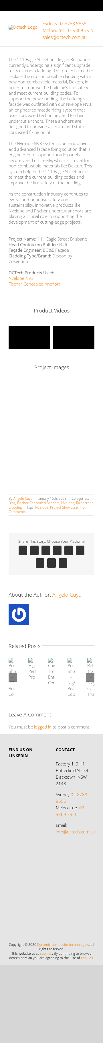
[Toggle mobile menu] (92, 20)
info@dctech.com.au (75, 832)
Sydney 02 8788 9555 (64, 23)
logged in (43, 727)
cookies (46, 953)
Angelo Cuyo (23, 498)
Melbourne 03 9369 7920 (68, 30)
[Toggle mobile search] (82, 20)
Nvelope (67, 502)
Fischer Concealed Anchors (35, 284)
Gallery (10, 669)
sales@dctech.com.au (65, 37)
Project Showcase (64, 507)
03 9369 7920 (70, 811)
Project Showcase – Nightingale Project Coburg (73, 694)
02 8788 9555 (71, 798)
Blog (12, 502)
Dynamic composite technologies (63, 944)
